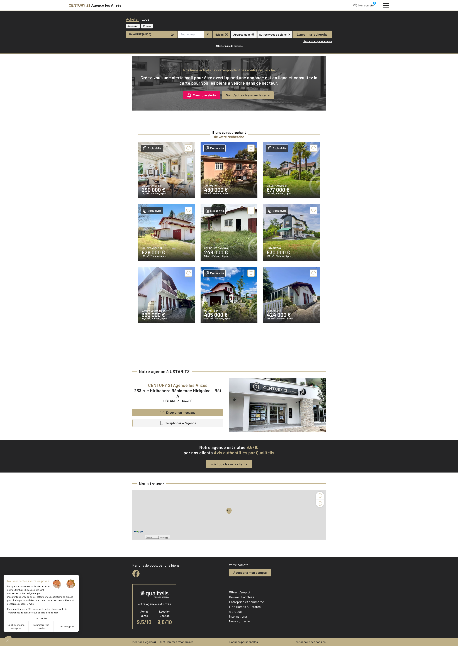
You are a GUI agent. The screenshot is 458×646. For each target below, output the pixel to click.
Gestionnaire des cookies (310, 641)
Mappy (165, 537)
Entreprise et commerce (246, 602)
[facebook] (136, 573)
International (238, 616)
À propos (235, 611)
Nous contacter (240, 621)
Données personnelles (243, 641)
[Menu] (386, 5)
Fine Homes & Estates (245, 607)
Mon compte (366, 5)
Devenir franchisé (241, 597)
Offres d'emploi (239, 592)
